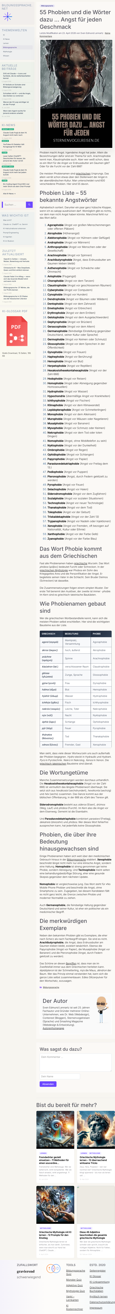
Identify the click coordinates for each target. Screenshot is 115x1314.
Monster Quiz (74, 1279)
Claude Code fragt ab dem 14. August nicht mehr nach (15, 134)
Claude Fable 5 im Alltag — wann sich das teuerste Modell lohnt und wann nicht (17, 278)
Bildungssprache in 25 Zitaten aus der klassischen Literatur (16, 297)
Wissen (6, 56)
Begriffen (71, 963)
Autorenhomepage (53, 1028)
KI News (6, 39)
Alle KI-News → (9, 194)
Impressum (96, 1307)
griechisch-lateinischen (53, 763)
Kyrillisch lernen (99, 1296)
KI (4, 35)
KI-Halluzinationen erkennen (14, 228)
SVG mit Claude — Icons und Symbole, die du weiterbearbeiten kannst (16, 75)
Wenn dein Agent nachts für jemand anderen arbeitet (14, 112)
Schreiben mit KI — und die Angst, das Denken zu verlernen (17, 94)
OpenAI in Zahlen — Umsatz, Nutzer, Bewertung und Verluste (16, 260)
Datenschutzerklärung (102, 1302)
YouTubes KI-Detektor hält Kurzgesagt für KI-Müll (13, 145)
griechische (80, 563)
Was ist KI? (7, 220)
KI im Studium (8, 241)
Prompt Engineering (11, 233)
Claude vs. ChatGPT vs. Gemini (15, 224)
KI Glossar (95, 1276)
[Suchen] (29, 205)
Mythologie (7, 51)
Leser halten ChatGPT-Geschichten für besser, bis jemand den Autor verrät (14, 158)
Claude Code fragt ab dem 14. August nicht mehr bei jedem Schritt (15, 172)
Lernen (6, 43)
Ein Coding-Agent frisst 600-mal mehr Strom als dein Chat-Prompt (16, 185)
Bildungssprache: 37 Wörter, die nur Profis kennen (17, 288)
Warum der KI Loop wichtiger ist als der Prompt (16, 103)
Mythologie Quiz (75, 1290)
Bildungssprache (47, 6)
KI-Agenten (7, 237)
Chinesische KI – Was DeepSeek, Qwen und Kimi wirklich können (17, 269)
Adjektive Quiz (74, 1285)
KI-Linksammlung (99, 1281)
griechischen (83, 173)
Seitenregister (98, 1270)
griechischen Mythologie (54, 570)
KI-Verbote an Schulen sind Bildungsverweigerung (14, 86)
